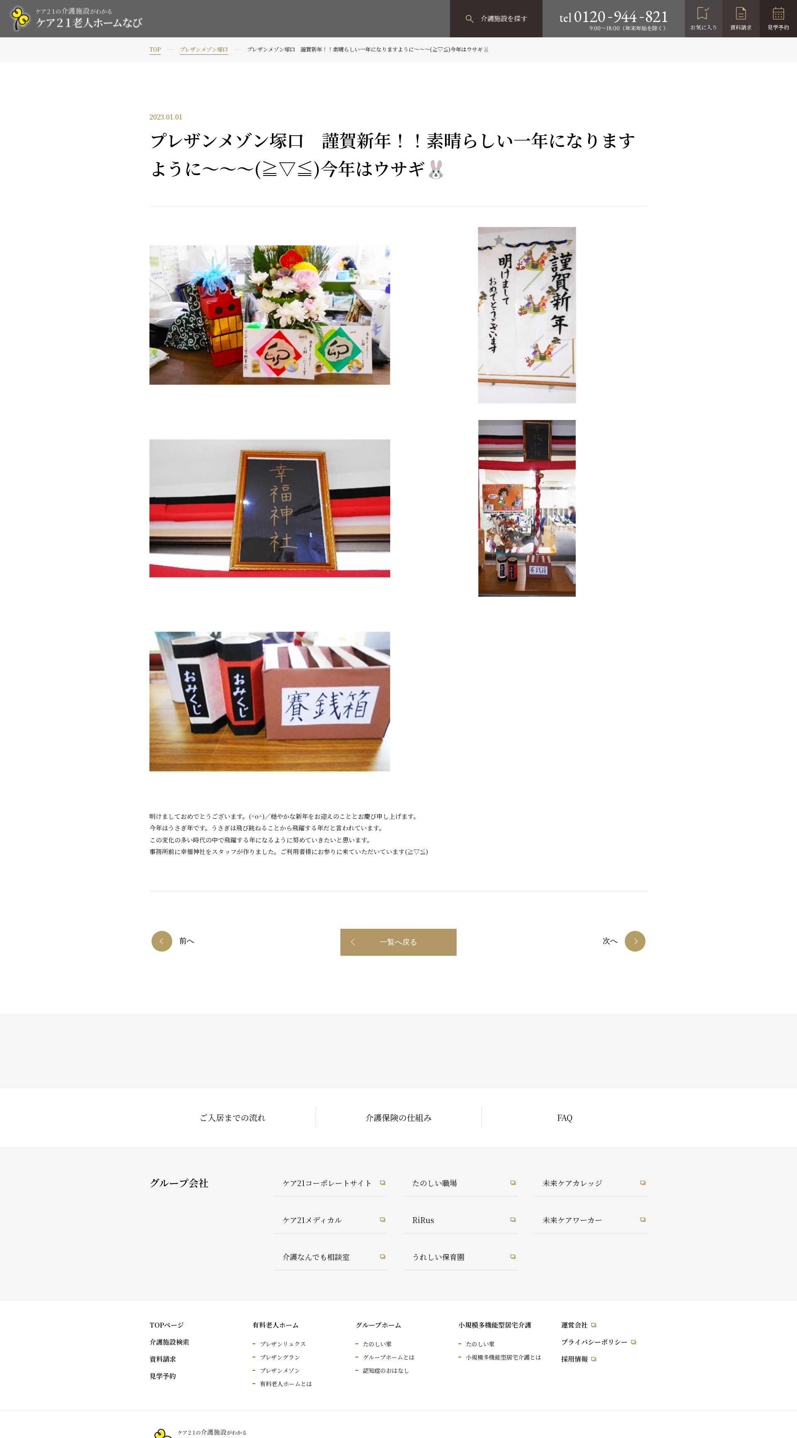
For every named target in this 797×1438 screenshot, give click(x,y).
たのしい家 (377, 1344)
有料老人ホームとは (286, 1383)
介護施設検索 (169, 1342)
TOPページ (166, 1325)
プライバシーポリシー (594, 1342)
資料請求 (741, 27)
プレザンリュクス (283, 1344)
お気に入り (703, 27)
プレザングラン (280, 1357)
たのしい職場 (434, 1182)
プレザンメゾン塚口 (204, 49)
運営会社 (574, 1325)
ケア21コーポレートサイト (327, 1182)
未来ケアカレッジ (572, 1182)
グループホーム (378, 1325)
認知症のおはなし (386, 1370)
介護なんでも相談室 (316, 1256)
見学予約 (778, 27)
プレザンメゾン (280, 1370)
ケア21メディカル (312, 1219)
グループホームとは (389, 1357)
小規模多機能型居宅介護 (494, 1325)
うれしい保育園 (438, 1256)
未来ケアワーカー (572, 1219)
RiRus (423, 1219)
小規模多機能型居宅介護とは (503, 1357)
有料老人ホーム (275, 1325)
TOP (155, 49)
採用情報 (574, 1359)
